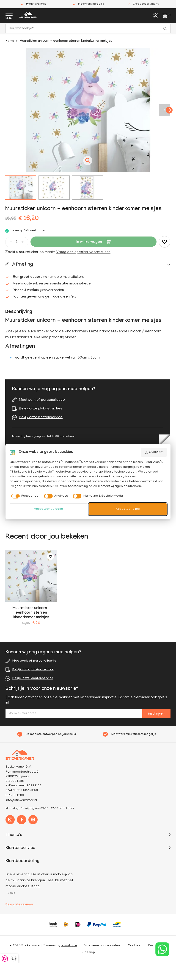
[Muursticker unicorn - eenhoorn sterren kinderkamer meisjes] (31, 576)
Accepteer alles (128, 509)
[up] (22, 241)
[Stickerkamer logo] (28, 16)
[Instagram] (10, 819)
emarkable (69, 945)
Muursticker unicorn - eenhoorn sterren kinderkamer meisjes (66, 41)
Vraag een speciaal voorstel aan (83, 252)
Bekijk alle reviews (19, 905)
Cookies (134, 945)
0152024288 (15, 795)
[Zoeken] (165, 28)
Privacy (153, 945)
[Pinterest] (33, 819)
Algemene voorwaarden (102, 945)
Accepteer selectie (48, 509)
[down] (11, 241)
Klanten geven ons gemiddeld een (45, 297)
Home (10, 41)
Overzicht (156, 452)
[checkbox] (24, 496)
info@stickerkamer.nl (21, 800)
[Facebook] (21, 819)
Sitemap (88, 952)
